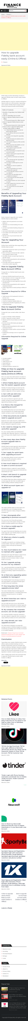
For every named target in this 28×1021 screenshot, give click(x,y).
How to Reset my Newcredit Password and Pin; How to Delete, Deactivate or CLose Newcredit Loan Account (13, 826)
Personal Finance (7, 953)
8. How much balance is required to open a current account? (15, 151)
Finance (5, 62)
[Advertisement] (14, 36)
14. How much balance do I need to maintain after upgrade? (14, 169)
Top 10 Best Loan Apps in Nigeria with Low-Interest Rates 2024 (17, 996)
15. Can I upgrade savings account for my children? (15, 172)
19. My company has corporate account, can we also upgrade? (16, 184)
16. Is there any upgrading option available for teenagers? (14, 175)
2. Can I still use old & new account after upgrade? (15, 133)
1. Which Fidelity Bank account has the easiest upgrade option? (14, 130)
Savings (5, 956)
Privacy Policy (6, 971)
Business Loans (7, 949)
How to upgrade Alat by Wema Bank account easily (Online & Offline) (7, 897)
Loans (4, 958)
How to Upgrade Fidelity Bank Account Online (13, 122)
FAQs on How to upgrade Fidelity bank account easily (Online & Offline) (13, 127)
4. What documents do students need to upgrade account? (15, 139)
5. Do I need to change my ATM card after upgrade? (15, 142)
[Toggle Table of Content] (23, 110)
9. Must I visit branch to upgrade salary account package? (15, 154)
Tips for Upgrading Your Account (11, 115)
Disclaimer (6, 976)
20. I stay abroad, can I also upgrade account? (15, 187)
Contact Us (5, 973)
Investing (5, 951)
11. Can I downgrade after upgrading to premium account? (15, 160)
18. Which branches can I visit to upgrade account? (15, 181)
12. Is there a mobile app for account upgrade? (15, 163)
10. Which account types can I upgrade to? (15, 157)
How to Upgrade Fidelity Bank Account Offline (13, 118)
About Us (5, 969)
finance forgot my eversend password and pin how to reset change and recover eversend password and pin (13, 634)
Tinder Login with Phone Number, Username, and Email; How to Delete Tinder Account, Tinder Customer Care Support (13, 777)
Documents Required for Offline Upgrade (15, 120)
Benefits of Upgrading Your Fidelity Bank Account (13, 113)
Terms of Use (6, 966)
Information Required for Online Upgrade (15, 125)
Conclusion (6, 189)
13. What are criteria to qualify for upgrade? (14, 166)
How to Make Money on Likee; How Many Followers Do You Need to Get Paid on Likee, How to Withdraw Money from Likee (13, 721)
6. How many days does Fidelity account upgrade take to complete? (15, 145)
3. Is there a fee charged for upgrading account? (15, 136)
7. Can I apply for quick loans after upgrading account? (14, 148)
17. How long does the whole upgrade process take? (14, 178)
